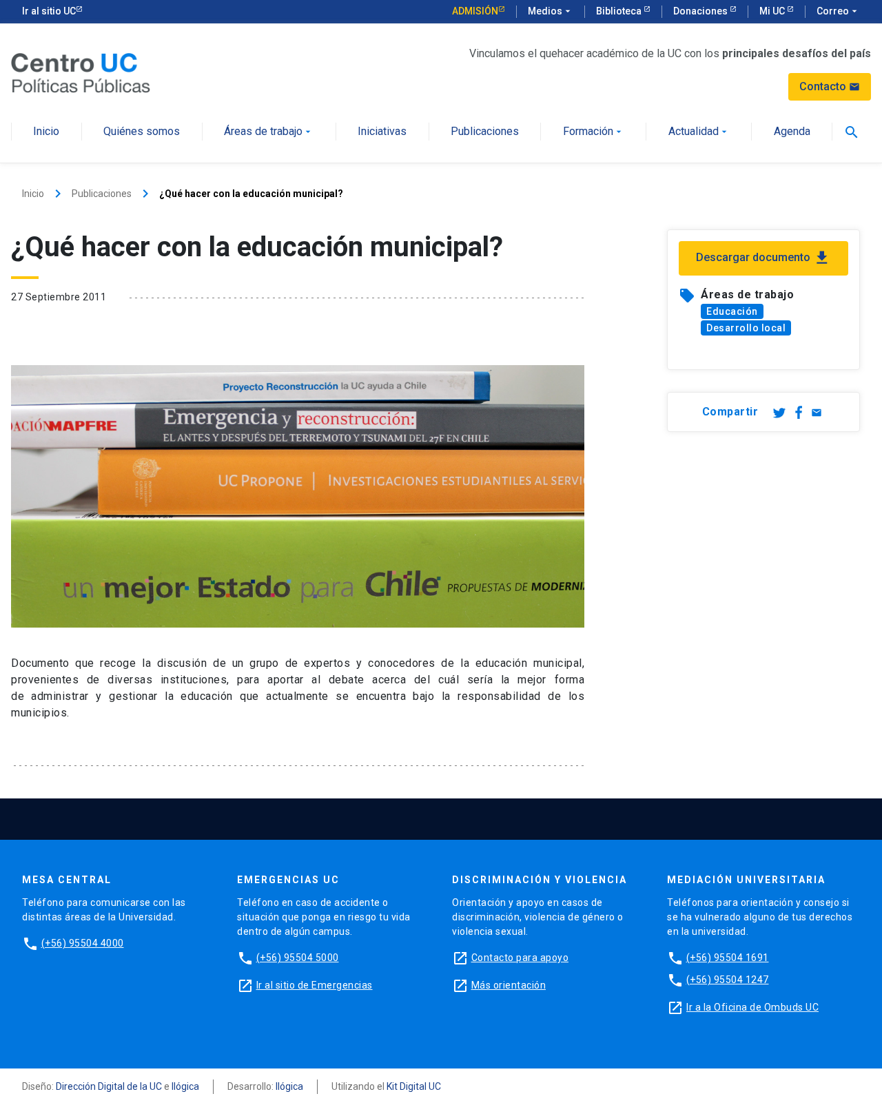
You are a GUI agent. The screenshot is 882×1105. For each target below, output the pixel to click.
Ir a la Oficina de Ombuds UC (752, 1007)
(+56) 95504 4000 (82, 943)
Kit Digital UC (414, 1086)
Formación (593, 132)
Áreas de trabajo (269, 132)
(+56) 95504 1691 (727, 957)
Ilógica (185, 1086)
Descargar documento (763, 258)
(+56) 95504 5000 (297, 957)
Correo (838, 11)
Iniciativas (382, 132)
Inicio (46, 132)
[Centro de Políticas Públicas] (80, 72)
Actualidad (699, 132)
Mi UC (773, 11)
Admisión (475, 11)
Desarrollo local (746, 327)
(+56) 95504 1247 (727, 979)
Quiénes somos (141, 132)
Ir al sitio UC (49, 11)
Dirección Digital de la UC (109, 1086)
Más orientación (508, 985)
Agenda (792, 132)
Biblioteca (620, 11)
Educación (732, 311)
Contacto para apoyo (520, 957)
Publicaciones (485, 132)
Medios (550, 11)
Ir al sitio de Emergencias (314, 985)
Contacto (829, 86)
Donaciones (701, 11)
